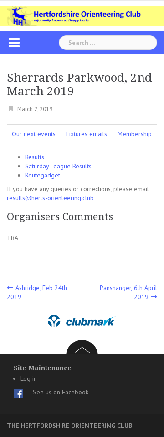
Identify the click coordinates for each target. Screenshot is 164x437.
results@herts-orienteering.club (50, 198)
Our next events (34, 134)
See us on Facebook (60, 392)
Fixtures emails (86, 134)
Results (34, 157)
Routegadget (42, 175)
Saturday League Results (58, 166)
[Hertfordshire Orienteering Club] (82, 15)
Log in (28, 378)
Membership (135, 134)
